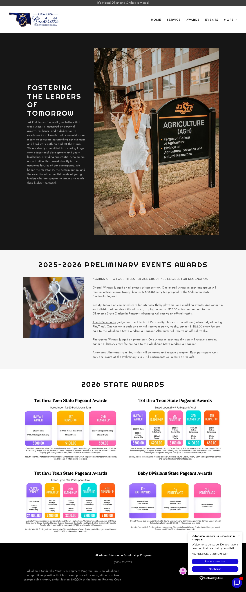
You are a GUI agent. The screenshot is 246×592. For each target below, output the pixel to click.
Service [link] (174, 20)
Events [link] (211, 20)
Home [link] (156, 20)
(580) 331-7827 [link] (123, 562)
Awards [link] (192, 20)
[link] (34, 19)
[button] (230, 20)
